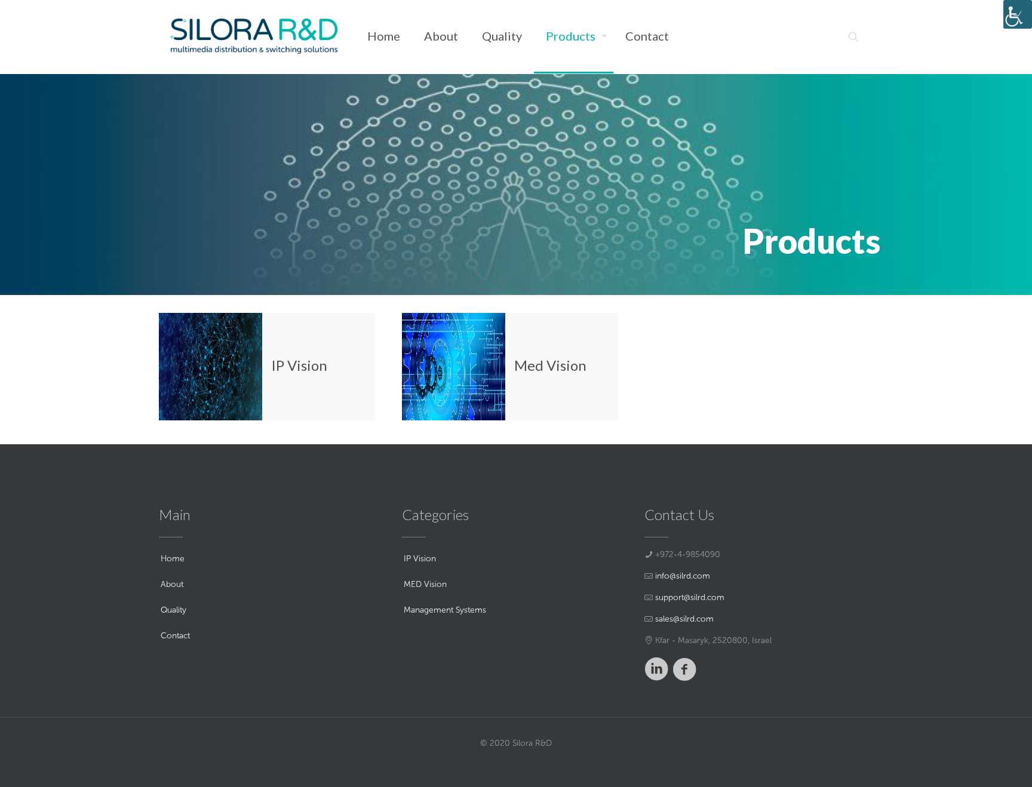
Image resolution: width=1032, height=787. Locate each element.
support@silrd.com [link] (689, 597)
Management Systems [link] (445, 610)
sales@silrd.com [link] (684, 619)
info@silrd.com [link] (682, 576)
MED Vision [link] (425, 584)
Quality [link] (173, 610)
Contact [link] (175, 636)
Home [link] (173, 559)
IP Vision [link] (420, 559)
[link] (1017, 14)
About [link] (172, 584)
